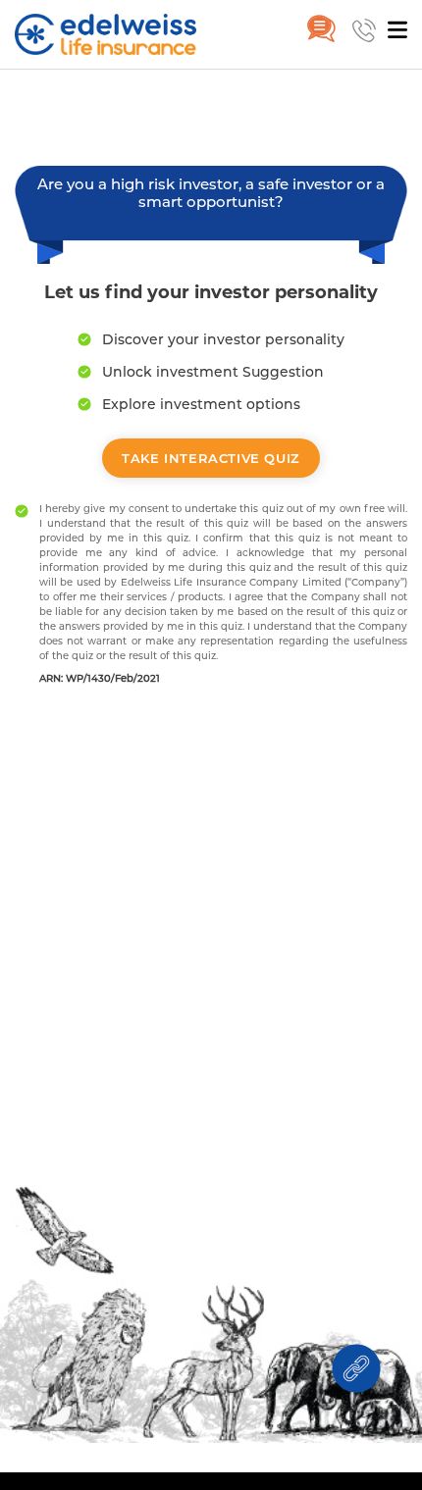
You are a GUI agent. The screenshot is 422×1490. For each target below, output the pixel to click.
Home (36, 99)
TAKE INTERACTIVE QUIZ (211, 458)
